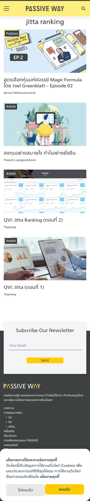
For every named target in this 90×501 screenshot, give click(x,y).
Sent (45, 360)
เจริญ (11, 426)
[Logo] (45, 8)
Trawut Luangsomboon (20, 160)
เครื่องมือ (9, 431)
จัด (10, 422)
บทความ (9, 408)
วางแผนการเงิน (13, 413)
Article (11, 106)
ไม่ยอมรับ (25, 490)
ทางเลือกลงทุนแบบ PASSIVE (21, 440)
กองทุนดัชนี (11, 445)
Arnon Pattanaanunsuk (20, 92)
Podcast (12, 33)
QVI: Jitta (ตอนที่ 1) (24, 287)
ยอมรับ (64, 489)
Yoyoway (10, 227)
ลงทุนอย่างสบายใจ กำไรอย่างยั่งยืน (40, 153)
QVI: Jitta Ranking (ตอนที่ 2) (33, 220)
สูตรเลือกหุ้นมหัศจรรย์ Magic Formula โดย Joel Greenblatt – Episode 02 (43, 82)
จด (10, 417)
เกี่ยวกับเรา (10, 436)
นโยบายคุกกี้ (49, 476)
